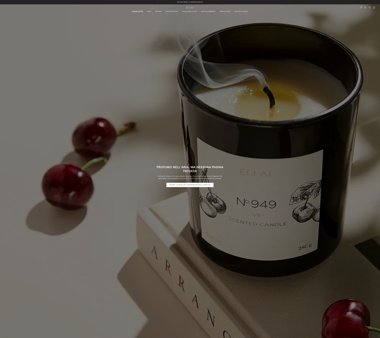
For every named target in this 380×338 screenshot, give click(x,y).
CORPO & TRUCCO (225, 11)
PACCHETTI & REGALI (241, 11)
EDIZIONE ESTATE (137, 11)
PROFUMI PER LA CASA (189, 11)
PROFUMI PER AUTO (172, 11)
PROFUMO (158, 11)
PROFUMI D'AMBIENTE (208, 11)
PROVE (149, 11)
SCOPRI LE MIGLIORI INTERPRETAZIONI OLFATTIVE (190, 185)
